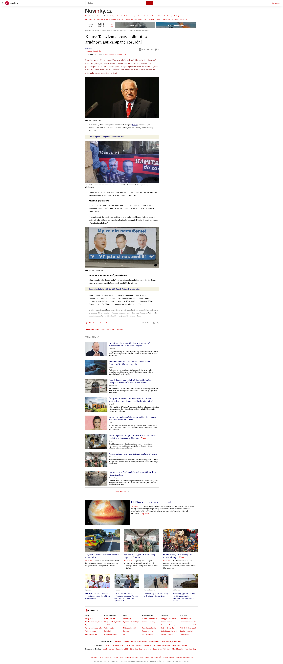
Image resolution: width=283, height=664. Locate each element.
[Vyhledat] (149, 3)
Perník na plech (147, 634)
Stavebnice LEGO (122, 649)
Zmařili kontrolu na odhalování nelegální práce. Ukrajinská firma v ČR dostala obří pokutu (130, 381)
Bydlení (111, 404)
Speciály (151, 19)
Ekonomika (162, 16)
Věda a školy (113, 478)
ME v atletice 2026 (129, 628)
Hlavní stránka (90, 16)
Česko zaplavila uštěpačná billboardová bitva (106, 137)
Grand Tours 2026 (110, 634)
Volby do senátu (91, 631)
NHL (124, 634)
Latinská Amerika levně (169, 631)
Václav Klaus (105, 329)
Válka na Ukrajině (130, 16)
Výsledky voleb (90, 625)
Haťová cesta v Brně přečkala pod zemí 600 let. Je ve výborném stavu (132, 473)
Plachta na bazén (118, 645)
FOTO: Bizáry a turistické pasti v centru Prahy (177, 556)
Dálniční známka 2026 (188, 622)
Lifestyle (170, 16)
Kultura (154, 16)
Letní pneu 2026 (186, 619)
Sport (140, 19)
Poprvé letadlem (167, 622)
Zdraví (111, 367)
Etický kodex (144, 657)
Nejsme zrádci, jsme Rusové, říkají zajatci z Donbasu (133, 453)
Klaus (134, 124)
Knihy (110, 422)
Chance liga (127, 619)
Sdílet (151, 49)
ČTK (93, 48)
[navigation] (2, 3)
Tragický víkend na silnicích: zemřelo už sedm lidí (102, 556)
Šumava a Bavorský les (169, 625)
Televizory (166, 649)
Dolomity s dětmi (167, 634)
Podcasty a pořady (130, 19)
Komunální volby (91, 634)
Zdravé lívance (147, 625)
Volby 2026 (89, 619)
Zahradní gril (175, 645)
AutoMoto (99, 19)
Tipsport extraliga (129, 625)
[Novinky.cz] (98, 11)
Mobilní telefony (108, 649)
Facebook (93, 657)
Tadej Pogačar (109, 628)
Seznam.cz (276, 3)
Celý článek (145, 513)
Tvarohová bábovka (149, 628)
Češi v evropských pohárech (171, 642)
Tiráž (121, 657)
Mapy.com (117, 642)
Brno (113, 329)
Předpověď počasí (129, 642)
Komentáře (142, 16)
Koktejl (176, 16)
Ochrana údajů (156, 657)
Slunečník (138, 645)
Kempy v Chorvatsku (168, 619)
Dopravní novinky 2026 (188, 625)
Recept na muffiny (148, 622)
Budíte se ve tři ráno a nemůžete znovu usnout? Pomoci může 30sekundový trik (130, 363)
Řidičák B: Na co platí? (188, 628)
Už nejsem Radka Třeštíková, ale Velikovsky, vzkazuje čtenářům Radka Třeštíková (133, 418)
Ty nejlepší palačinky (149, 619)
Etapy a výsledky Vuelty (112, 622)
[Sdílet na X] (158, 323)
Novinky (88, 48)
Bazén (108, 645)
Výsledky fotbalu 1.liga (131, 622)
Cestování (112, 19)
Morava (120, 329)
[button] (122, 97)
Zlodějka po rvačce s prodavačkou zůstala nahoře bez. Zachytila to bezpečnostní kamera (133, 436)
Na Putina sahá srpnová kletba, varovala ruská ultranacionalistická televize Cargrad (129, 344)
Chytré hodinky (177, 649)
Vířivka (184, 645)
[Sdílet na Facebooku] (154, 323)
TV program (166, 19)
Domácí (106, 16)
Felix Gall (107, 631)
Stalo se (99, 16)
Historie (120, 19)
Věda (106, 19)
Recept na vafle (147, 631)
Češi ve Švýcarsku (167, 628)
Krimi (149, 16)
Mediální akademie (131, 657)
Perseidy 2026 (142, 642)
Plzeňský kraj (113, 385)
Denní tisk (175, 19)
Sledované (183, 19)
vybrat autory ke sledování (93, 51)
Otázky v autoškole (186, 631)
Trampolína (130, 645)
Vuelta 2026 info (110, 619)
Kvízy (145, 19)
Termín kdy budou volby (93, 628)
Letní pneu (147, 649)
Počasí (158, 19)
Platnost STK (184, 634)
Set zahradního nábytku (161, 645)
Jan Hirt (107, 625)
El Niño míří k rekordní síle (151, 501)
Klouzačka (147, 645)
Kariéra (115, 657)
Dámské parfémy (136, 649)
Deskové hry (157, 649)
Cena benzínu (154, 642)
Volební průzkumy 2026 (93, 622)
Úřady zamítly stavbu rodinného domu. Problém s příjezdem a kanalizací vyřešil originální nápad (131, 399)
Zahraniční (119, 16)
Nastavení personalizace (184, 657)
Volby (112, 16)
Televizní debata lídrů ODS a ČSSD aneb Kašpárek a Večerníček (114, 289)
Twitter (101, 657)
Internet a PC (90, 19)
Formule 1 (126, 631)
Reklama (108, 657)
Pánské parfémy (190, 649)
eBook (143, 49)
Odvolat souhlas (168, 657)
